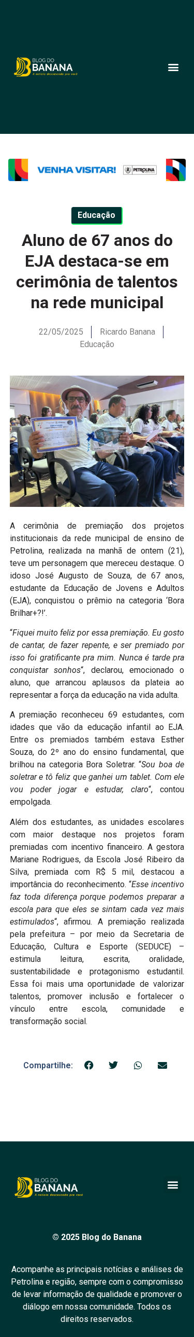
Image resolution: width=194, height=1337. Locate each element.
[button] (173, 66)
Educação (97, 344)
